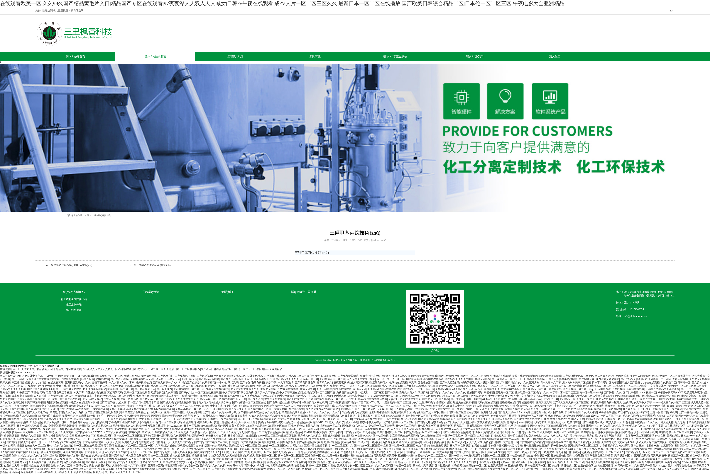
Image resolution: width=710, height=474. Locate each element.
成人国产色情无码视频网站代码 (275, 465)
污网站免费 (477, 395)
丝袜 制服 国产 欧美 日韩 (446, 415)
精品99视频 (670, 412)
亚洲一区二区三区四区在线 (125, 449)
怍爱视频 (426, 462)
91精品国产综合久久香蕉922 (89, 459)
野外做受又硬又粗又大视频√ (473, 382)
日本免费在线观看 (22, 395)
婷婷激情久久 (577, 435)
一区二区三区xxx (279, 445)
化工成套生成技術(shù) (74, 299)
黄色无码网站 (172, 429)
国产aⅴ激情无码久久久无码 (578, 376)
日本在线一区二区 (615, 419)
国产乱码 (11, 442)
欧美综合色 (587, 432)
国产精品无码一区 (632, 432)
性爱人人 (98, 472)
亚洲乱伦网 (549, 429)
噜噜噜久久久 (492, 389)
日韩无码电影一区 (291, 429)
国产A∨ (534, 425)
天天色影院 (673, 435)
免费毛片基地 (34, 469)
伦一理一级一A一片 (591, 392)
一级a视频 (375, 442)
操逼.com (35, 405)
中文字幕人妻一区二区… (517, 439)
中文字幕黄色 (444, 452)
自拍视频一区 (155, 412)
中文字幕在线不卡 (511, 389)
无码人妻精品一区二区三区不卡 (193, 409)
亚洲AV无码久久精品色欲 (559, 415)
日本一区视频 (191, 425)
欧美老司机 (295, 439)
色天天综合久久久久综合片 (622, 459)
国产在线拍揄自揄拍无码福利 (284, 402)
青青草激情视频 (613, 435)
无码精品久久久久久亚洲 (117, 395)
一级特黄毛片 (98, 415)
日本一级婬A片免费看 (29, 425)
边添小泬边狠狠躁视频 (462, 439)
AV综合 (478, 389)
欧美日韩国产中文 (588, 425)
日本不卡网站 (600, 382)
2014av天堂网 (689, 462)
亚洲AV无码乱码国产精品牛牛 (294, 395)
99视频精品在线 (195, 449)
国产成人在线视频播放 (668, 429)
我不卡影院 (194, 395)
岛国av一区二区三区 (494, 455)
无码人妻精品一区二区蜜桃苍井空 (671, 376)
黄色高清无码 (115, 392)
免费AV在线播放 (217, 385)
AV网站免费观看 (286, 442)
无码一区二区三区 (349, 449)
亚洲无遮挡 (48, 385)
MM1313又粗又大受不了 (330, 422)
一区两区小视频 (66, 429)
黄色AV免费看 (409, 419)
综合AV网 (271, 382)
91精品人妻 (203, 399)
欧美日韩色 (573, 422)
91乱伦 (332, 465)
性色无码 (144, 419)
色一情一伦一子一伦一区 (390, 379)
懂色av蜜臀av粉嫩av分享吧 (177, 415)
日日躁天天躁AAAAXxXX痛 (514, 412)
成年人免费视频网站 (217, 389)
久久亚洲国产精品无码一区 (188, 435)
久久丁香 (20, 469)
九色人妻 (121, 402)
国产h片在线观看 (51, 415)
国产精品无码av (352, 432)
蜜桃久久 (214, 432)
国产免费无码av (558, 459)
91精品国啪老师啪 (346, 405)
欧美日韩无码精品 (35, 402)
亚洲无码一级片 (494, 395)
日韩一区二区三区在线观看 (463, 412)
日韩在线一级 (606, 429)
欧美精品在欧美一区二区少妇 (448, 442)
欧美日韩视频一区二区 (390, 432)
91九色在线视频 (342, 389)
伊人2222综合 (174, 425)
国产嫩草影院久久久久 (207, 452)
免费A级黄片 (50, 455)
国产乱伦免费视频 (116, 439)
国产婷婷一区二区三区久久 (608, 452)
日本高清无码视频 (534, 379)
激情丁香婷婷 (99, 382)
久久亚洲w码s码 (395, 452)
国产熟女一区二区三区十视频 (371, 445)
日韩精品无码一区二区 (538, 465)
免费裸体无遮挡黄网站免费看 (618, 442)
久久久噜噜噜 (427, 435)
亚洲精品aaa (582, 415)
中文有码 (359, 419)
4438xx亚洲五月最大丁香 (496, 399)
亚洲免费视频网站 (73, 452)
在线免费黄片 (55, 382)
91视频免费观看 (70, 379)
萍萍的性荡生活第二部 (558, 442)
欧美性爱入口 (440, 405)
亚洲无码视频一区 (327, 449)
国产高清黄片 (117, 455)
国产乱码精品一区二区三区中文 (422, 432)
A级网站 (207, 395)
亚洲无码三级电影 (226, 439)
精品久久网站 (630, 415)
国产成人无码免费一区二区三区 (571, 402)
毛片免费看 (257, 382)
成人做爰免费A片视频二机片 (258, 395)
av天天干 (484, 415)
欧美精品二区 (238, 376)
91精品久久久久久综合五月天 (303, 376)
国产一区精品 (336, 402)
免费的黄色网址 (587, 465)
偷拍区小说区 (444, 402)
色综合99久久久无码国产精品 (254, 439)
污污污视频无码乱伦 (143, 469)
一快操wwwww (363, 435)
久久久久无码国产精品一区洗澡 (393, 465)
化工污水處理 (74, 310)
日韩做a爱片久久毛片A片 (555, 419)
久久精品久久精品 (610, 425)
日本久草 (414, 462)
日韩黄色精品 (255, 376)
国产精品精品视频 (166, 469)
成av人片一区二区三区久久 (606, 415)
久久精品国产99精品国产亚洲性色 (20, 452)
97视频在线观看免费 (264, 419)
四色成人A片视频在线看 (599, 462)
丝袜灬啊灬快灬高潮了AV (526, 399)
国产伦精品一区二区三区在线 (249, 402)
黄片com (17, 432)
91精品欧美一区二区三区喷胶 (630, 385)
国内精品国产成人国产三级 (624, 382)
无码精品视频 (443, 389)
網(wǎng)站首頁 (75, 56)
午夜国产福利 (280, 439)
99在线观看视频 (654, 462)
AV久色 (335, 452)
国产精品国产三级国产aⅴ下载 (211, 442)
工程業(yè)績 (235, 56)
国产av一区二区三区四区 (90, 429)
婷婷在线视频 (606, 449)
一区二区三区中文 (342, 445)
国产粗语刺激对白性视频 (127, 425)
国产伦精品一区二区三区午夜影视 (542, 389)
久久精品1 (373, 389)
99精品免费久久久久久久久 (376, 449)
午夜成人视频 (268, 389)
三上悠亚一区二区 (300, 459)
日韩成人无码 (172, 379)
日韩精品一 (412, 452)
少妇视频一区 (542, 455)
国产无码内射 (440, 449)
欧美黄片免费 (237, 425)
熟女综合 (650, 439)
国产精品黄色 (115, 415)
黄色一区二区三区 (174, 449)
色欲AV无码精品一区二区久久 (349, 462)
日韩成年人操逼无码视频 (673, 395)
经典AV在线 (409, 405)
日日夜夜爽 (219, 395)
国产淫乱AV (497, 382)
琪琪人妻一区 (614, 422)
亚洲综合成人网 (588, 429)
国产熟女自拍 (66, 376)
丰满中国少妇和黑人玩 (485, 432)
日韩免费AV (75, 405)
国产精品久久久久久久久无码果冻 (187, 385)
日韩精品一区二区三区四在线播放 (170, 419)
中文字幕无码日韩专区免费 (237, 392)
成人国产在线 (556, 412)
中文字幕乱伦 (587, 379)
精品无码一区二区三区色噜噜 (414, 469)
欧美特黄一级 (427, 452)
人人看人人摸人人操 (402, 429)
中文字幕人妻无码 (540, 395)
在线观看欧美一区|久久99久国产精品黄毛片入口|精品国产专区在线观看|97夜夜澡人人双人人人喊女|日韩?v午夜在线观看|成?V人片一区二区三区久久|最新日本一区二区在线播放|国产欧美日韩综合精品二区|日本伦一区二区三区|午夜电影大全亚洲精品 (282, 3)
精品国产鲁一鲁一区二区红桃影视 (634, 429)
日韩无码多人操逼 (92, 399)
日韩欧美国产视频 (138, 439)
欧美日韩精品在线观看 (504, 415)
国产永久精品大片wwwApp (446, 429)
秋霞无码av (68, 415)
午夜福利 (657, 409)
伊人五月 (241, 399)
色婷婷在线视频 (635, 389)
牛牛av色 (222, 382)
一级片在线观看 (84, 376)
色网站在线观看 (398, 382)
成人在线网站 (193, 412)
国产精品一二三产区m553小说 (363, 402)
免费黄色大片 (11, 465)
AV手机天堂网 (701, 465)
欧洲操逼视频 (11, 435)
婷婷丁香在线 (534, 429)
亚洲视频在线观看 (249, 449)
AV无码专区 (621, 465)
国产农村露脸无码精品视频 (58, 435)
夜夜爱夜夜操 (341, 382)
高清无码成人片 (557, 422)
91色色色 (628, 422)
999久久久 (147, 432)
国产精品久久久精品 (282, 385)
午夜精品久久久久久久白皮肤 (171, 432)
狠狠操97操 (245, 405)
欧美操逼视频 (332, 442)
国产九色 (245, 382)
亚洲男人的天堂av (640, 376)
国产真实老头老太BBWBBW (356, 469)
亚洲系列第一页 (519, 405)
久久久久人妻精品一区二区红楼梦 (375, 425)
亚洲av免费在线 (595, 419)
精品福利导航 (149, 376)
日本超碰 (234, 442)
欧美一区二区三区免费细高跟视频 (277, 435)
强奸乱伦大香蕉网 (314, 439)
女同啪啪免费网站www (441, 385)
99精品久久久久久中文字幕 (180, 399)
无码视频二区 (649, 395)
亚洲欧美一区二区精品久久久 (532, 392)
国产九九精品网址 (283, 452)
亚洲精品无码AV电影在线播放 (312, 452)
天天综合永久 (62, 472)
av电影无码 (234, 395)
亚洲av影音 (656, 412)
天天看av (80, 395)
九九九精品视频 (98, 422)
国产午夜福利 (554, 405)
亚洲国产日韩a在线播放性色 (356, 455)
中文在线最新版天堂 (319, 462)
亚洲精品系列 (105, 435)
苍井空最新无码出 (679, 442)
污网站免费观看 (496, 452)
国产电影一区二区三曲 (375, 459)
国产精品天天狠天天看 (424, 376)
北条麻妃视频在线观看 (161, 409)
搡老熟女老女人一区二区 (31, 445)
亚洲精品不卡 (567, 399)
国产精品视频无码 (145, 389)
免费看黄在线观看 (346, 392)
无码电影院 (540, 422)
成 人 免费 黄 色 (62, 459)
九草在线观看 (213, 459)
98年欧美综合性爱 (686, 399)
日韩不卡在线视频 (460, 445)
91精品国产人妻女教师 (365, 429)
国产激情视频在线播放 (527, 419)
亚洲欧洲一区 (539, 412)
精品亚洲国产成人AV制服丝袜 (430, 412)
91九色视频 (369, 432)
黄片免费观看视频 (51, 452)
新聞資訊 (315, 56)
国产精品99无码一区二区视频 (419, 395)
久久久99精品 (537, 405)
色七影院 (624, 445)
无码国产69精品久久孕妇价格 (662, 389)
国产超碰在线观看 (36, 409)
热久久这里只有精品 (94, 389)
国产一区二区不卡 (200, 469)
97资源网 (457, 465)
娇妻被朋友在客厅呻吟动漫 (642, 419)
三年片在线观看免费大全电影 (524, 435)
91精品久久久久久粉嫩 (13, 389)
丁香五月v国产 (20, 405)
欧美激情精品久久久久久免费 (67, 412)
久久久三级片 (584, 399)
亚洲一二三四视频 (174, 412)
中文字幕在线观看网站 (54, 405)
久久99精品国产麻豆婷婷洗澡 (65, 442)
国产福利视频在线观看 (310, 442)
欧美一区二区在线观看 (567, 432)
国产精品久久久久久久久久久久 (448, 392)
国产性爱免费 (442, 465)
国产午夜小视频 (120, 379)
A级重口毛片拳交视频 (314, 402)
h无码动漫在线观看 (550, 376)
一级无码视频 (44, 459)
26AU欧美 (309, 432)
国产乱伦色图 (285, 449)
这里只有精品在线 (379, 412)
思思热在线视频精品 (464, 402)
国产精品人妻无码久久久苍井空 (78, 469)
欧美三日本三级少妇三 (191, 459)
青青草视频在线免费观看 (598, 455)
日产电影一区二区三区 (418, 415)
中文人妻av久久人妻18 (121, 382)
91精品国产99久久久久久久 (75, 449)
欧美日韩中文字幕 (216, 435)
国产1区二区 (245, 419)
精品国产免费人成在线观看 (434, 409)
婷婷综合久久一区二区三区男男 (320, 469)
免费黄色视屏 (390, 442)
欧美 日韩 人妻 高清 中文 (241, 465)
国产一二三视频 (690, 389)
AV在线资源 (82, 409)
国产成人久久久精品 (309, 435)
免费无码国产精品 (182, 442)
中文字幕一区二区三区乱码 (38, 432)
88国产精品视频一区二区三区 (514, 459)
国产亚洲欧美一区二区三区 (507, 379)
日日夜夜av (573, 452)
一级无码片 (50, 376)
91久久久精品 (580, 442)
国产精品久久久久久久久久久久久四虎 (454, 462)
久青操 (492, 459)
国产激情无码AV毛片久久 (140, 422)
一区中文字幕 (155, 445)
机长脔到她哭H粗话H (56, 422)
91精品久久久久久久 (29, 455)
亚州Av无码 (359, 389)
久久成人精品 (589, 412)
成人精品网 (295, 432)
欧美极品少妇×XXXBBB (278, 462)
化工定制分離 (74, 304)
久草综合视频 (100, 455)
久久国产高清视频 (215, 449)
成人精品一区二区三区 (325, 459)
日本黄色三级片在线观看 (222, 419)
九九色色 (561, 452)
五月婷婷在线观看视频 (317, 445)
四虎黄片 (423, 392)
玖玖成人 (130, 385)
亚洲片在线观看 (692, 409)
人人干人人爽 (474, 442)
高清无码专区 (307, 389)
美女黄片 (697, 382)
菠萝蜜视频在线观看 (154, 425)
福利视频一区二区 (266, 455)
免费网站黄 (614, 409)
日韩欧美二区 (569, 465)
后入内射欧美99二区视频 (576, 382)
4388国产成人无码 (462, 389)
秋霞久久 (53, 449)
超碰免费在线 (507, 402)
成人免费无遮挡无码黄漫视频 (60, 425)
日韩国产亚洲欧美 (124, 405)
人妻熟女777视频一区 (669, 439)
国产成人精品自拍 (428, 419)
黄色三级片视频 (439, 445)
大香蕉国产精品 (609, 445)
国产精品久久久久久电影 (459, 379)
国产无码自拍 (598, 459)
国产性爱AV (457, 399)
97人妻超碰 (483, 435)
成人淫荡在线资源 (136, 455)
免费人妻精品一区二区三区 (335, 429)
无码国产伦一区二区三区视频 (472, 376)
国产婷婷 (444, 399)
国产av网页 (637, 462)
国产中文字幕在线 (650, 469)
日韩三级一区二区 (678, 455)
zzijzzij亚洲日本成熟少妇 (396, 376)
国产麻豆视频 (204, 376)
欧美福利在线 (699, 442)
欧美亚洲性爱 (647, 415)
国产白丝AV (638, 445)
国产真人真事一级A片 (165, 382)
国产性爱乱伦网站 (462, 409)
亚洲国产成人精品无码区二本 (449, 469)
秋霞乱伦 (299, 465)
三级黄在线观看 (99, 409)
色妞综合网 (536, 449)
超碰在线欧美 (585, 409)
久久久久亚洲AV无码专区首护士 (75, 465)
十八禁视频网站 (536, 462)
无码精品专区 (305, 405)
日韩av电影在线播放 (384, 469)
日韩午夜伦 (91, 452)
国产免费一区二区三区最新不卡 (132, 435)
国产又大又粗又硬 (38, 412)
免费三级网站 (132, 376)
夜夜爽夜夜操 (122, 469)
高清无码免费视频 (136, 409)
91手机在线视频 (608, 412)
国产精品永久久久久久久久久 (474, 419)
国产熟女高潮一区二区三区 (398, 422)
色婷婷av (14, 472)
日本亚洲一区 (507, 432)
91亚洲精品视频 (21, 382)
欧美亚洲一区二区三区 (120, 389)
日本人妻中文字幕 (550, 382)
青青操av (512, 422)
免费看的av (34, 385)
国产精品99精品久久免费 (121, 462)
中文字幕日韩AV (657, 385)
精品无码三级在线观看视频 (624, 395)
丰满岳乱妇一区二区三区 (396, 402)
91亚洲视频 (650, 432)
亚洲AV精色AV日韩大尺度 (303, 425)
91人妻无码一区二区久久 (637, 409)
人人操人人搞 (136, 459)
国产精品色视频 (382, 435)
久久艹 (198, 415)
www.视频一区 (648, 392)
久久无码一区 (360, 452)
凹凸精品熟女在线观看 (354, 412)
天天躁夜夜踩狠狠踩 (309, 415)
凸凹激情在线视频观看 (618, 405)
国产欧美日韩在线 (305, 382)
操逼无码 (501, 449)
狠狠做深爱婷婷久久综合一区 (181, 465)
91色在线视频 (208, 425)
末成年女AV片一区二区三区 (385, 405)
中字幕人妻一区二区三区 (564, 392)
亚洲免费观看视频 (642, 449)
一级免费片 (548, 452)
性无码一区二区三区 (495, 425)
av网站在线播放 (683, 465)
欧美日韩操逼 (199, 455)
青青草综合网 (680, 379)
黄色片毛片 (27, 472)
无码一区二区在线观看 (137, 392)
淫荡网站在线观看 (433, 379)
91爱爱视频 (36, 422)
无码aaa (505, 462)
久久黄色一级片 (199, 432)
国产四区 (363, 405)
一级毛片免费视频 (152, 449)
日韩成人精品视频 (95, 392)
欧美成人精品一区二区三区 (130, 445)
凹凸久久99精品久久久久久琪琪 (416, 439)
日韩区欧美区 (518, 462)
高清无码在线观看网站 (405, 435)
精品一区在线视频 (392, 385)
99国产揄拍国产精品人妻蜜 (506, 445)
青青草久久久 (324, 382)
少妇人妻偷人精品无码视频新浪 (487, 422)
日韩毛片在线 (478, 452)
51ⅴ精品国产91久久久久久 (386, 395)
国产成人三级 (430, 399)
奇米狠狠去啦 (474, 405)
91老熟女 (346, 452)
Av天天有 (78, 392)
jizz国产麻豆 (87, 379)
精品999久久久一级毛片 (630, 439)
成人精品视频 (81, 419)
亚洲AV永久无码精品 (145, 395)
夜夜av (686, 429)
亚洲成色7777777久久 (149, 462)
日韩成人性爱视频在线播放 (337, 435)
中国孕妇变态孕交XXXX (177, 462)
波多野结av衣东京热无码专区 (312, 385)
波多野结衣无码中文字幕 (637, 402)
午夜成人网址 (289, 415)
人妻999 (660, 415)
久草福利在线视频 (518, 425)
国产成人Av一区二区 (151, 399)
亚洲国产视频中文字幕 (276, 459)
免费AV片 (283, 419)
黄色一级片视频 (699, 455)
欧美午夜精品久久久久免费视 (55, 419)
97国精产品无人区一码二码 (633, 412)
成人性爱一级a (330, 455)
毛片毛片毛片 (206, 402)
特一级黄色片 (558, 445)
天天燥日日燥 (384, 409)
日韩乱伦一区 (550, 399)
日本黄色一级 (500, 429)
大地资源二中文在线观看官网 (43, 379)
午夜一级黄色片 (129, 399)
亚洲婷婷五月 (155, 465)
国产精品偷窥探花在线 (251, 412)
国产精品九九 (633, 452)
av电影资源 (604, 389)
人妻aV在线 (40, 439)
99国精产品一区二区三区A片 (431, 455)
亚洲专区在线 (279, 425)
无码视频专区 (622, 455)
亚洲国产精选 (406, 455)
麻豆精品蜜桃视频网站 (496, 405)
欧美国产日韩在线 (324, 405)
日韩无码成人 (14, 449)
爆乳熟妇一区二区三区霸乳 (404, 459)
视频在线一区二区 (330, 425)
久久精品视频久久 (101, 425)
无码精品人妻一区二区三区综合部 (248, 445)
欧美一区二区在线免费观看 (161, 459)
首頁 (86, 215)
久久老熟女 (82, 415)
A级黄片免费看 (374, 419)
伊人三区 (384, 429)
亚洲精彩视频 (135, 429)
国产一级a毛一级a (689, 412)
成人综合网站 (223, 402)
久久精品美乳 (694, 425)
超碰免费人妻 (498, 435)
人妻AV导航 (7, 469)
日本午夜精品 (94, 395)
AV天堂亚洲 (30, 419)
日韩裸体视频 (690, 439)
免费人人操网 (111, 399)
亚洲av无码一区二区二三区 (583, 445)
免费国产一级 (268, 449)
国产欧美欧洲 (414, 379)
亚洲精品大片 (400, 462)
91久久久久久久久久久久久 (324, 412)
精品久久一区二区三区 (571, 462)
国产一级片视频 (673, 409)
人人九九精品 (39, 382)
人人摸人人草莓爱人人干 (676, 469)
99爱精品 (489, 392)
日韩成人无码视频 (423, 465)
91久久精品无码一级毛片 (643, 465)
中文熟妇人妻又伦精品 (329, 432)
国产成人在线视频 (628, 469)
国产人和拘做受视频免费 (456, 432)
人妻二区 (393, 399)
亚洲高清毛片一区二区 (332, 379)
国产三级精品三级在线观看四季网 (104, 412)
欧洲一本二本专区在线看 (172, 395)
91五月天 (672, 415)
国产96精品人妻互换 (632, 379)
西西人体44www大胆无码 (389, 415)
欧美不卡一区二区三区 (434, 459)
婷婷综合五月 (448, 419)
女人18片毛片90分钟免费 (577, 405)
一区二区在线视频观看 (208, 392)
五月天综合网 (99, 449)
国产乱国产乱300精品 (532, 442)
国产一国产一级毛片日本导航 (523, 452)
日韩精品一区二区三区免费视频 (534, 432)
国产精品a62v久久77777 (88, 432)
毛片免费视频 (487, 449)
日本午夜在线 (8, 439)
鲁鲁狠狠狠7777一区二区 (108, 376)
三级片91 (363, 442)
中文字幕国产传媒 (350, 459)
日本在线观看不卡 (650, 459)
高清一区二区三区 (158, 455)
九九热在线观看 (650, 382)
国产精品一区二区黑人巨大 (105, 419)
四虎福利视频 (8, 372)
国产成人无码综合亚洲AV (235, 379)
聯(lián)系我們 (475, 56)
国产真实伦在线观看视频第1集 (258, 442)
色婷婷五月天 (221, 376)
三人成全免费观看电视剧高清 (181, 445)
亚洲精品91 (347, 409)
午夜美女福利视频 (386, 439)
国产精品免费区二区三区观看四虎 (686, 452)
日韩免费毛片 (682, 445)
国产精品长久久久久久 (61, 395)
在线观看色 (666, 445)
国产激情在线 (143, 405)
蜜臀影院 (84, 425)
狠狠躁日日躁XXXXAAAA (199, 439)
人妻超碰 (232, 449)
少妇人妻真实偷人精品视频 (264, 415)
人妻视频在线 (48, 465)
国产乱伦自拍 (461, 452)
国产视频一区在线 (515, 385)
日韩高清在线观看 (672, 459)
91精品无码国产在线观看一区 (33, 399)
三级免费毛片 (380, 382)
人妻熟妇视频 (200, 462)
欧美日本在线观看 (562, 395)
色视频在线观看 (306, 422)
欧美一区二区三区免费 (594, 469)
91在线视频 (618, 389)
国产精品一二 (253, 432)
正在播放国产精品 (428, 382)
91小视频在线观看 (274, 376)
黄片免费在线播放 (180, 455)
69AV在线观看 (366, 439)
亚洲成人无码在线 (502, 419)
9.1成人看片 (666, 465)
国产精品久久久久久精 (212, 465)
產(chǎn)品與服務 (155, 56)
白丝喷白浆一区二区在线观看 (80, 445)
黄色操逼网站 (622, 462)
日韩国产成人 (623, 399)
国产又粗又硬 (107, 402)
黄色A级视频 (131, 415)
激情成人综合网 (663, 449)
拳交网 (508, 395)
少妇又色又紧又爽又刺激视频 (226, 455)
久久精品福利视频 (269, 429)
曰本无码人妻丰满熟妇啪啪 (562, 379)
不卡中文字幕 (521, 395)
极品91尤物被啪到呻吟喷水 (414, 442)
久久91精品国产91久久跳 (179, 392)
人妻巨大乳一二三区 (379, 462)
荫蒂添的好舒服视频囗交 (468, 425)
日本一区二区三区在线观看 (364, 385)
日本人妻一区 (457, 405)
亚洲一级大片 (189, 379)
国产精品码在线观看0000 (223, 429)
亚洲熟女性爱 (229, 452)
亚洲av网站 (91, 402)
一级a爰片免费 (8, 455)
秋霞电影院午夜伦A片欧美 (218, 415)
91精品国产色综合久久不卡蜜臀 (197, 382)
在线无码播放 (482, 379)
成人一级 (593, 439)
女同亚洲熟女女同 (116, 429)
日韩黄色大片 (163, 442)
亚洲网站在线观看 (500, 376)
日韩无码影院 (377, 452)
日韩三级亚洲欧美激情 (537, 445)
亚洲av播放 (348, 425)
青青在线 (61, 385)
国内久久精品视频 (31, 435)
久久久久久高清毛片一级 (690, 419)
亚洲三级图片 (51, 469)
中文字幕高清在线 (289, 392)
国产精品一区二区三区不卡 (418, 389)
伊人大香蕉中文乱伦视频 (361, 379)
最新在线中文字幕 (410, 399)
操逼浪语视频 (330, 415)
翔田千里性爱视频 (370, 376)
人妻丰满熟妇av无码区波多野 (146, 379)
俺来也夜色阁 (298, 419)
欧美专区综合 (517, 429)
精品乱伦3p (600, 409)
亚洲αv (304, 412)
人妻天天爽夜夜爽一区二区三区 (505, 469)
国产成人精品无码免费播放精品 (178, 402)
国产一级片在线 (154, 429)
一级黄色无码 (8, 445)
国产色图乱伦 (594, 435)
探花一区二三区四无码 (169, 422)
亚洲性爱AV (231, 405)
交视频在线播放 (697, 395)
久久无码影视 (324, 389)
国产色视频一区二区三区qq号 (580, 389)
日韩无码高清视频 (466, 385)
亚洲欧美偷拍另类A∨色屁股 (567, 455)
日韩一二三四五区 (316, 465)
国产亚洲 (222, 425)
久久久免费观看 (64, 432)
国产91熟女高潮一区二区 (547, 439)
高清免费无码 (146, 442)
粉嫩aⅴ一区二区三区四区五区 (284, 469)
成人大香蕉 (40, 395)
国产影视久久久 (613, 392)
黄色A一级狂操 (535, 385)
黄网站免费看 (349, 442)
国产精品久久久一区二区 (463, 449)
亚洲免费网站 (516, 465)
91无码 (412, 382)
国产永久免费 (164, 389)
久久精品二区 (668, 382)
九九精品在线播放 (29, 415)
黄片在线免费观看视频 (525, 376)
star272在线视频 (477, 469)
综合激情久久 (75, 385)
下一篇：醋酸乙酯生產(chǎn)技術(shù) (150, 265)
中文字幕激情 (285, 382)
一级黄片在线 (76, 402)
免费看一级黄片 (339, 385)
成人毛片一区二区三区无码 (185, 405)
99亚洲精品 (201, 429)
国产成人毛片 (255, 399)
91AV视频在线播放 (287, 389)
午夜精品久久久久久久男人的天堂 (654, 422)
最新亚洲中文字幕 (212, 405)
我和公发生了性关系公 (645, 399)
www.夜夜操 (525, 422)
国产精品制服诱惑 (425, 422)
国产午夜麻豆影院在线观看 (341, 439)
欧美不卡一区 (310, 379)
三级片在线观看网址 (35, 449)
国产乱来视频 (630, 392)
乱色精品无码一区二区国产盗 (318, 392)
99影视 (397, 449)
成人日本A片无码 (322, 395)
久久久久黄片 (160, 405)
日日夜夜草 (241, 415)
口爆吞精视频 (175, 439)
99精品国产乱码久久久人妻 (452, 422)
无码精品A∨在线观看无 (252, 469)
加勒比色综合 (296, 409)
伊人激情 (53, 409)
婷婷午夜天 (656, 425)
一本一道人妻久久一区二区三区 (671, 402)
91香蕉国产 (23, 392)
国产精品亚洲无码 (150, 415)
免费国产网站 (103, 465)
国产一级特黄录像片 (593, 422)
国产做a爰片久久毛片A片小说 (220, 412)
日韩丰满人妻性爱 (489, 462)
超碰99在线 (187, 429)
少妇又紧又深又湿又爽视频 (652, 442)
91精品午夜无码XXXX (670, 392)
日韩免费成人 (24, 439)
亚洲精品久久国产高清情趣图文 (352, 395)
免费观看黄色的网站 (607, 379)
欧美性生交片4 (290, 412)
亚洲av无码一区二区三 (80, 439)
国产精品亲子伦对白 (574, 439)
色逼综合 (552, 462)
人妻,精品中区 (607, 439)
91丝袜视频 (532, 469)
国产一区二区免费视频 (69, 389)
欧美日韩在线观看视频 (59, 392)
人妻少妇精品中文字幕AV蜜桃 (129, 465)
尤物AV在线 (102, 379)
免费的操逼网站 (492, 442)
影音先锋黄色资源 (569, 469)
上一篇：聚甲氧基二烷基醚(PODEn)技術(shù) (66, 265)
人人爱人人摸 (112, 442)
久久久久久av (470, 415)
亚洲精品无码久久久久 (78, 382)
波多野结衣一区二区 (475, 465)
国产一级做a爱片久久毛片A (401, 392)
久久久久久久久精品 (585, 449)
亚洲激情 (598, 405)
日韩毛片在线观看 (93, 442)
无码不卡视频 (117, 409)
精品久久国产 (158, 385)
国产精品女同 (667, 399)
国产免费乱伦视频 (185, 376)
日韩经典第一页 (427, 425)
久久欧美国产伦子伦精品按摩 (45, 462)
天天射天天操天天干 (385, 455)
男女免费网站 (8, 399)
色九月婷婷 (702, 435)
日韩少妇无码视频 (81, 472)
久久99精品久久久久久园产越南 (564, 385)
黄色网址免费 (158, 439)
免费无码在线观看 (73, 462)
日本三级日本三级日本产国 (143, 402)
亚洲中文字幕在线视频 (608, 432)
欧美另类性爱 (540, 459)
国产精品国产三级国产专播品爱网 (268, 409)
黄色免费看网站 (79, 422)
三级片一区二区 (505, 392)
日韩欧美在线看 (315, 399)
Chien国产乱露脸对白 (258, 425)
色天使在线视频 (481, 445)
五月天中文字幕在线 (266, 392)
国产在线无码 (310, 429)
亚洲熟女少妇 (129, 442)
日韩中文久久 (54, 445)
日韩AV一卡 (688, 435)
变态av (363, 422)
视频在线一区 (205, 422)
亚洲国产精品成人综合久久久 (230, 409)
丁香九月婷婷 (17, 409)
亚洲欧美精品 (258, 422)
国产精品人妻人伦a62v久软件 (690, 449)
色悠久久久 (262, 385)
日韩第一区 (683, 382)
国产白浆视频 (247, 385)
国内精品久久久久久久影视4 (453, 395)
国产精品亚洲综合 (263, 405)
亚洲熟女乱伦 (488, 412)
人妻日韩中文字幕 (32, 376)
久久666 (572, 425)
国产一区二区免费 (365, 409)
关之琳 (556, 465)
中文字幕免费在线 (274, 399)
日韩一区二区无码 (406, 425)
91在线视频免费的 (675, 425)
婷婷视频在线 (143, 382)
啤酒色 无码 (38, 392)
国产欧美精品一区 (518, 449)
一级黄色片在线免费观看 (41, 429)
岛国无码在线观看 (57, 402)
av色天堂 (363, 392)
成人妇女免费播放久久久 (244, 389)
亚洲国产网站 (475, 392)
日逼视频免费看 (525, 402)
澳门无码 (233, 382)
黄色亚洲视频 (222, 422)
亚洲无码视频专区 (401, 412)
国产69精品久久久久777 (635, 425)
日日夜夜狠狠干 (260, 379)
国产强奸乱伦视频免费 (225, 469)
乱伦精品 (586, 452)
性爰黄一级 (652, 445)
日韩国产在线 (83, 455)
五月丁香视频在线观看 (275, 432)
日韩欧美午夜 (495, 409)
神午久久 (233, 385)
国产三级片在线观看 (114, 432)
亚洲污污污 (189, 422)
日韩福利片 (134, 432)
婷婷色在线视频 (254, 462)
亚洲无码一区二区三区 (531, 415)
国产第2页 (244, 452)
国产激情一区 (510, 442)
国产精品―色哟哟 (208, 379)
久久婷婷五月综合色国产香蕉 (612, 376)
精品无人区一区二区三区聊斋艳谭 (104, 385)
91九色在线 (299, 462)
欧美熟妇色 (157, 392)
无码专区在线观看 (488, 402)
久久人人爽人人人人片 (556, 435)
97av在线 (660, 435)
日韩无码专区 (445, 425)
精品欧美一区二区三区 (491, 385)
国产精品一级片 (248, 429)
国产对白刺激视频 (95, 462)
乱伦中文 (183, 469)
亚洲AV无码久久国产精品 (113, 452)
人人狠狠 (594, 442)
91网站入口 (296, 445)
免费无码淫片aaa (497, 465)
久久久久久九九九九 (232, 432)
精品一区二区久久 (285, 405)
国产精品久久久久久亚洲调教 (522, 382)
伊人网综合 (374, 422)
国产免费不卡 (667, 419)
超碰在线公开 (14, 419)
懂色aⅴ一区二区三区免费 (339, 399)
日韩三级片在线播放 (223, 399)
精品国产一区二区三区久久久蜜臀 (688, 385)
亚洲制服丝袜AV (693, 459)
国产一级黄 (18, 379)
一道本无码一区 (549, 469)
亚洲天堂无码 (543, 402)
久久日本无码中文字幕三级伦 (356, 415)
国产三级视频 (446, 376)
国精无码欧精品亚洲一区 (32, 442)
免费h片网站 (67, 409)
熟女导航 (680, 422)
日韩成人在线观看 (603, 399)
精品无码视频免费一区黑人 (606, 402)
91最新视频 (142, 385)
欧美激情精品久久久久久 (597, 385)
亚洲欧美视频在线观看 (489, 439)
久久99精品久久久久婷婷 (417, 449)
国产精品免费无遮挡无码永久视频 (173, 452)
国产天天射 (577, 419)
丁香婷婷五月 (116, 422)
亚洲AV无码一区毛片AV (450, 435)
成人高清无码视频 (360, 382)
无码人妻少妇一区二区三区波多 (355, 465)
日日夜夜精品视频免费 (680, 405)
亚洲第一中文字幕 (85, 435)
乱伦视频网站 (622, 449)
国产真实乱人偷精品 (415, 385)
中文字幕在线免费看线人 (477, 429)
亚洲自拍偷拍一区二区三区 (188, 389)
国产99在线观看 (295, 399)
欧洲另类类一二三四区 (658, 379)
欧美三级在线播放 (135, 412)
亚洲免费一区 (313, 455)
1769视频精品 (199, 419)
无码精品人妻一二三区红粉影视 (558, 409)
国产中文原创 (447, 382)
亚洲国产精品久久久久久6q (285, 379)
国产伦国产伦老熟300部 (40, 389)
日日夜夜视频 (329, 376)
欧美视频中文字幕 (579, 459)
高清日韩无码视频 (161, 435)
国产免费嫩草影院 (348, 376)
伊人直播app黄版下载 (406, 409)
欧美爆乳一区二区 (261, 452)
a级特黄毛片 (422, 429)
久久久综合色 (273, 412)
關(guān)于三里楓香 (395, 56)
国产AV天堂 (424, 405)
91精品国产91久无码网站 (213, 445)
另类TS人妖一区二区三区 (98, 405)
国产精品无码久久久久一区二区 (123, 472)
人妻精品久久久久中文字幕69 (591, 395)
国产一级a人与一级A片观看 (465, 455)
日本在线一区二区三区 (291, 455)
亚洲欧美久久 (66, 455)
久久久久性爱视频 (10, 376)
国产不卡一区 (344, 419)
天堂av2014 (441, 439)
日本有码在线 (572, 412)
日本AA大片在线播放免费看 (371, 399)
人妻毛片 (100, 439)
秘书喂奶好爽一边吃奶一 (281, 422)
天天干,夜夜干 (658, 455)
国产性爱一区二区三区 (402, 445)
